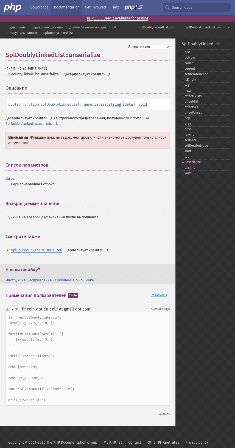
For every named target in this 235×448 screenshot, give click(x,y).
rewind (189, 135)
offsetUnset (193, 113)
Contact (134, 442)
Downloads (39, 7)
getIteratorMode (196, 74)
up (8, 310)
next (188, 91)
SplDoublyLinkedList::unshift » (207, 27)
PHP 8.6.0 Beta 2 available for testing (117, 18)
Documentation (66, 7)
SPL (114, 27)
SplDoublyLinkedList (58, 33)
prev (188, 124)
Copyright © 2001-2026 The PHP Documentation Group (52, 442)
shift (188, 151)
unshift (190, 168)
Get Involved (95, 7)
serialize (191, 140)
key (187, 85)
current (190, 69)
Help (115, 7)
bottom (190, 58)
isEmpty (190, 80)
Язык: (133, 46)
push (188, 129)
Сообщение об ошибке (74, 280)
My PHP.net (113, 442)
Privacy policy (196, 442)
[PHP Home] (13, 7)
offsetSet (191, 107)
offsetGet (191, 102)
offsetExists (193, 96)
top (187, 157)
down (16, 309)
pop (187, 118)
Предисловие (16, 27)
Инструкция (16, 280)
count (189, 63)
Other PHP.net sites (163, 442)
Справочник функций (47, 27)
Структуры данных (24, 33)
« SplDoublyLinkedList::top (155, 27)
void (143, 104)
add (187, 52)
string (115, 104)
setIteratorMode (196, 146)
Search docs (182, 7)
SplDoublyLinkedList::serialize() (31, 123)
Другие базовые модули (87, 27)
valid (188, 173)
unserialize (193, 162)
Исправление (40, 280)
